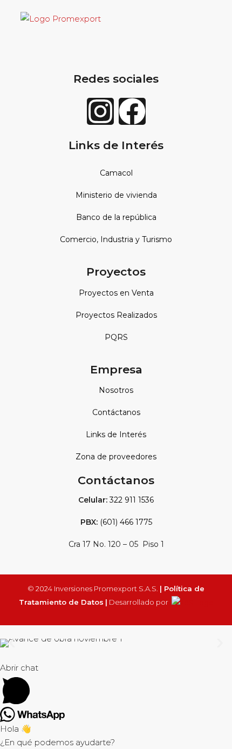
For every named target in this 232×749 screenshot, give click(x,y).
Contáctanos (116, 412)
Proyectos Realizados (116, 315)
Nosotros (116, 390)
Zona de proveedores (116, 457)
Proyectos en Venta (116, 293)
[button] (12, 643)
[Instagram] (100, 111)
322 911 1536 (132, 500)
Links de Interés (116, 434)
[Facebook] (132, 111)
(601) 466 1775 (126, 522)
